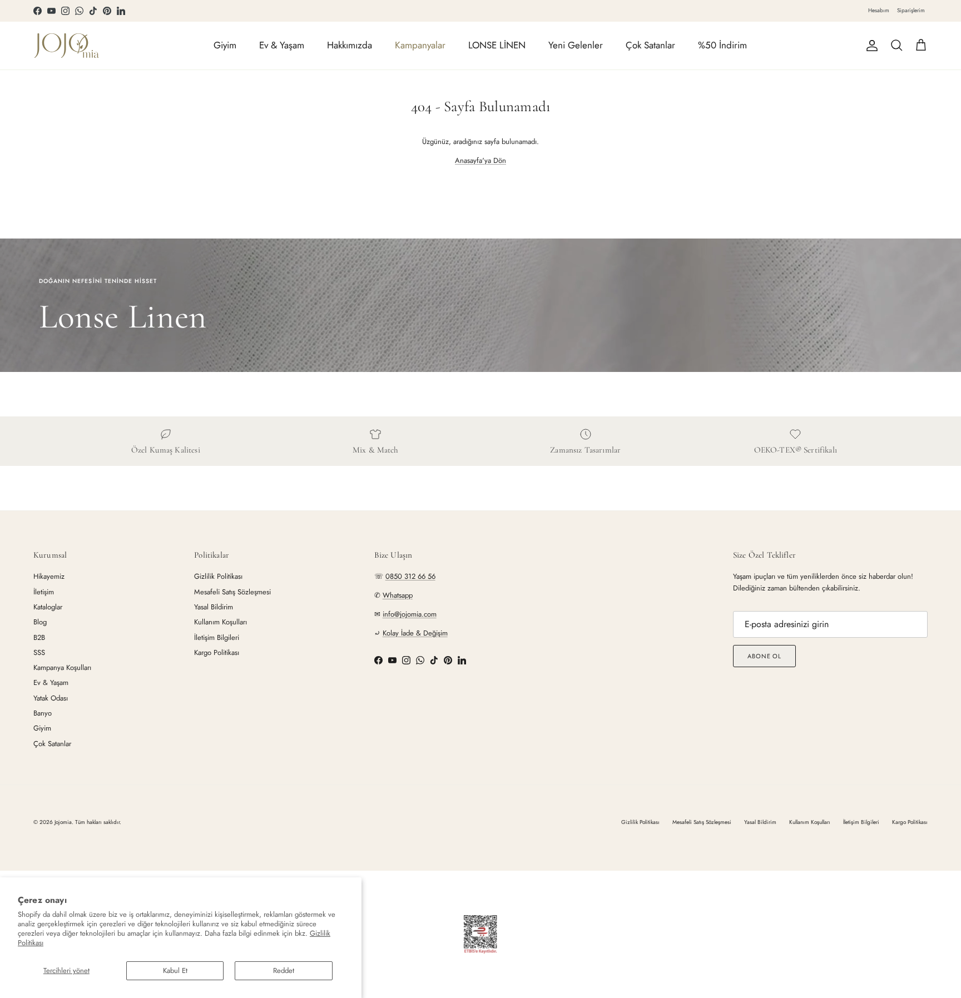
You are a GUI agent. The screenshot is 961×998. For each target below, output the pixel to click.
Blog (40, 622)
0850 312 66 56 (410, 576)
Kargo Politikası (216, 652)
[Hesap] (870, 45)
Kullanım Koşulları (220, 622)
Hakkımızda (349, 45)
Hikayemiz (49, 576)
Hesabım (878, 10)
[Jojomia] (66, 45)
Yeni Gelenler (575, 45)
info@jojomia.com (410, 614)
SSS (39, 652)
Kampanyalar (420, 45)
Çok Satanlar (650, 45)
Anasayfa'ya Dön (480, 160)
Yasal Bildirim (213, 607)
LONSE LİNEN (497, 45)
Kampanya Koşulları (62, 667)
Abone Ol (764, 656)
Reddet (283, 970)
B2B (39, 637)
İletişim (43, 592)
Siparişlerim (911, 10)
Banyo (42, 713)
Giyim (225, 45)
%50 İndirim (722, 45)
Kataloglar (47, 607)
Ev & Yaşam (281, 45)
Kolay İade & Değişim (415, 633)
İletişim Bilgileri (216, 637)
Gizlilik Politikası (218, 576)
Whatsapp (398, 595)
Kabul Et (175, 970)
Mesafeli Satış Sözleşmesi (232, 592)
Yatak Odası (50, 698)
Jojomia (63, 822)
